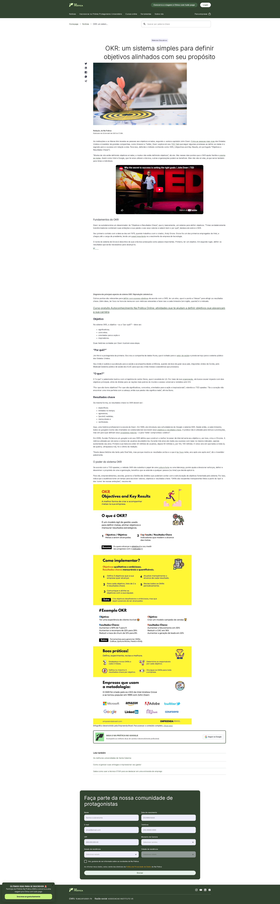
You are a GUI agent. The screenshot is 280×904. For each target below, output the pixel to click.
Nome (86, 812)
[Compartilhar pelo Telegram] (86, 81)
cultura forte (163, 467)
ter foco (180, 452)
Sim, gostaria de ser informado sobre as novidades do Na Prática (113, 861)
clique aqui (168, 725)
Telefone (144, 825)
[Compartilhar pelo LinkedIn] (86, 68)
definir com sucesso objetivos (135, 298)
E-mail (86, 825)
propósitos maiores (128, 433)
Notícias (85, 24)
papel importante (138, 236)
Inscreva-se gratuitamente (28, 896)
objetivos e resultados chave (169, 430)
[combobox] (143, 842)
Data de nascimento (149, 812)
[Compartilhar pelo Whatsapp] (86, 76)
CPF (85, 837)
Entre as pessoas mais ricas (203, 141)
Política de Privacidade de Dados (138, 867)
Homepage (73, 24)
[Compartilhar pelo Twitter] (86, 63)
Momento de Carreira (149, 837)
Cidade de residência (149, 849)
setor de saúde (183, 355)
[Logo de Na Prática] (76, 5)
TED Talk (175, 144)
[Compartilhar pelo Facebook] (86, 72)
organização (188, 379)
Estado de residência (92, 849)
